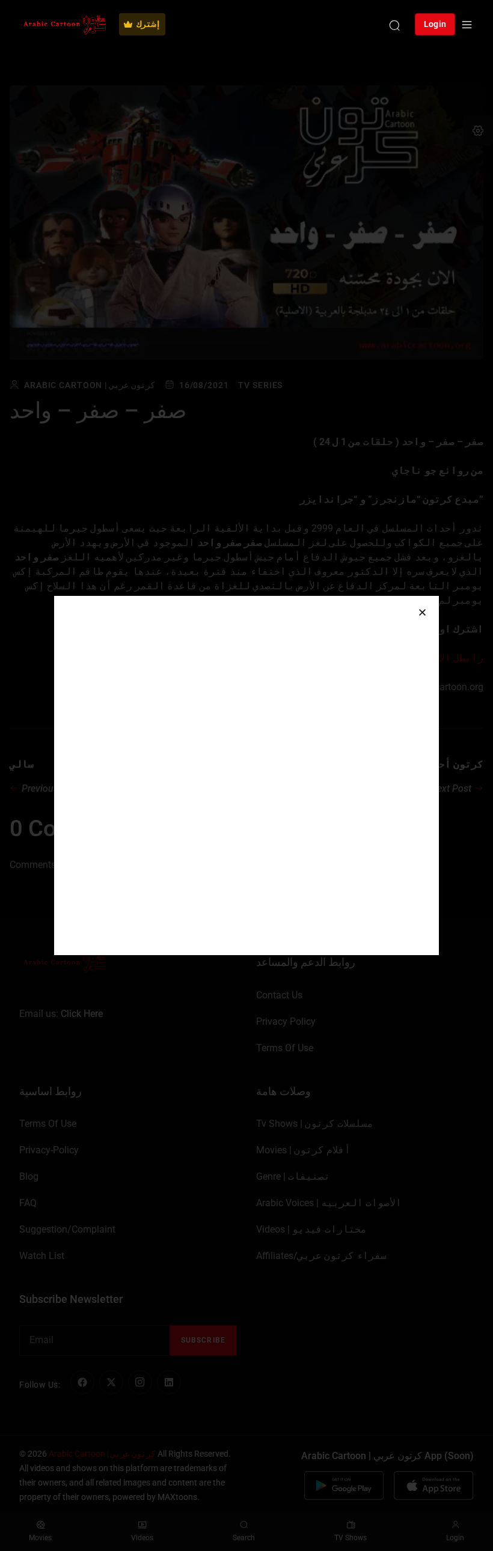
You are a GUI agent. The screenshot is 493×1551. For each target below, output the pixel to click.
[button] (422, 612)
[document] (246, 775)
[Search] (394, 24)
